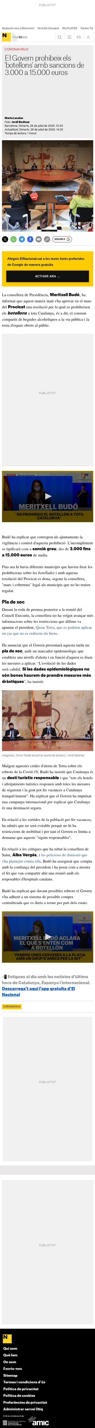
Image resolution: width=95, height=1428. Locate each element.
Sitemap (10, 1375)
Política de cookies (19, 1395)
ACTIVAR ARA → (47, 276)
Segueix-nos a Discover (18, 28)
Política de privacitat (20, 1389)
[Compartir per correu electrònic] (39, 239)
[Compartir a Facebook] (30, 239)
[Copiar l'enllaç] (47, 239)
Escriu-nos (12, 1368)
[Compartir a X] (5, 239)
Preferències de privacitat (25, 1402)
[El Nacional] (6, 37)
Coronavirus (11, 1007)
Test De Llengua (48, 28)
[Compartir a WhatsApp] (13, 239)
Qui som (10, 1348)
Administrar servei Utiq (23, 1409)
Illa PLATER (69, 28)
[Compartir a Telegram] (22, 239)
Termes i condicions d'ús (24, 1382)
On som (9, 1362)
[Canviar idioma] (79, 37)
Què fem (10, 1355)
